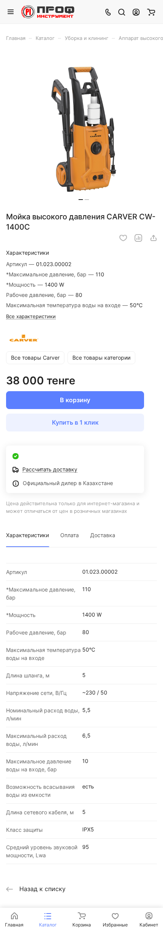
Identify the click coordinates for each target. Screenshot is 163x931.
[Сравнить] (138, 238)
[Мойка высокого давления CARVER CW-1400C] (83, 129)
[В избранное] (123, 238)
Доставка (102, 535)
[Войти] (136, 12)
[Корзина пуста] (151, 12)
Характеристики (27, 535)
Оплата (69, 535)
